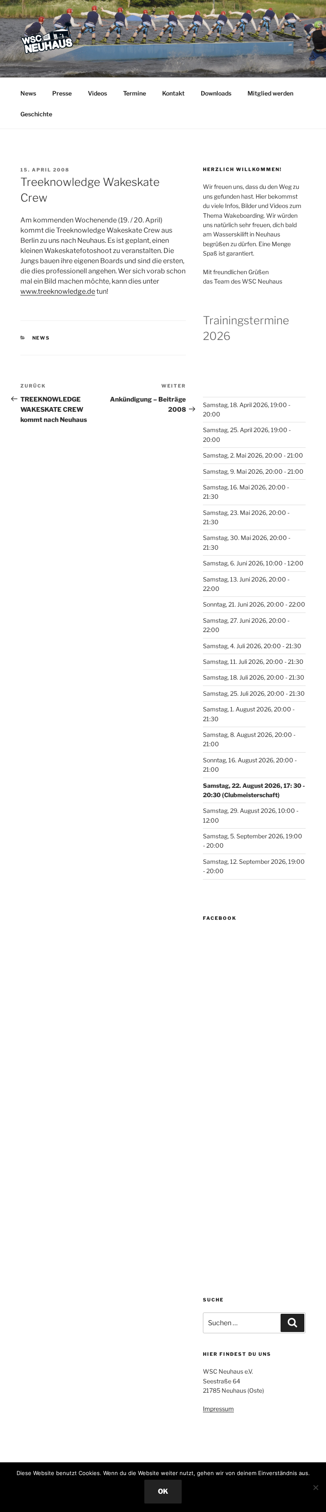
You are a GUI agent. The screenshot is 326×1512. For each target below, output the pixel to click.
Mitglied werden (270, 93)
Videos (97, 93)
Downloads (216, 93)
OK (163, 1491)
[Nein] (315, 1487)
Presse (62, 93)
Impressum (218, 1408)
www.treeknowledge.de (57, 291)
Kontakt (173, 93)
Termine (134, 93)
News (28, 93)
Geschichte (36, 114)
